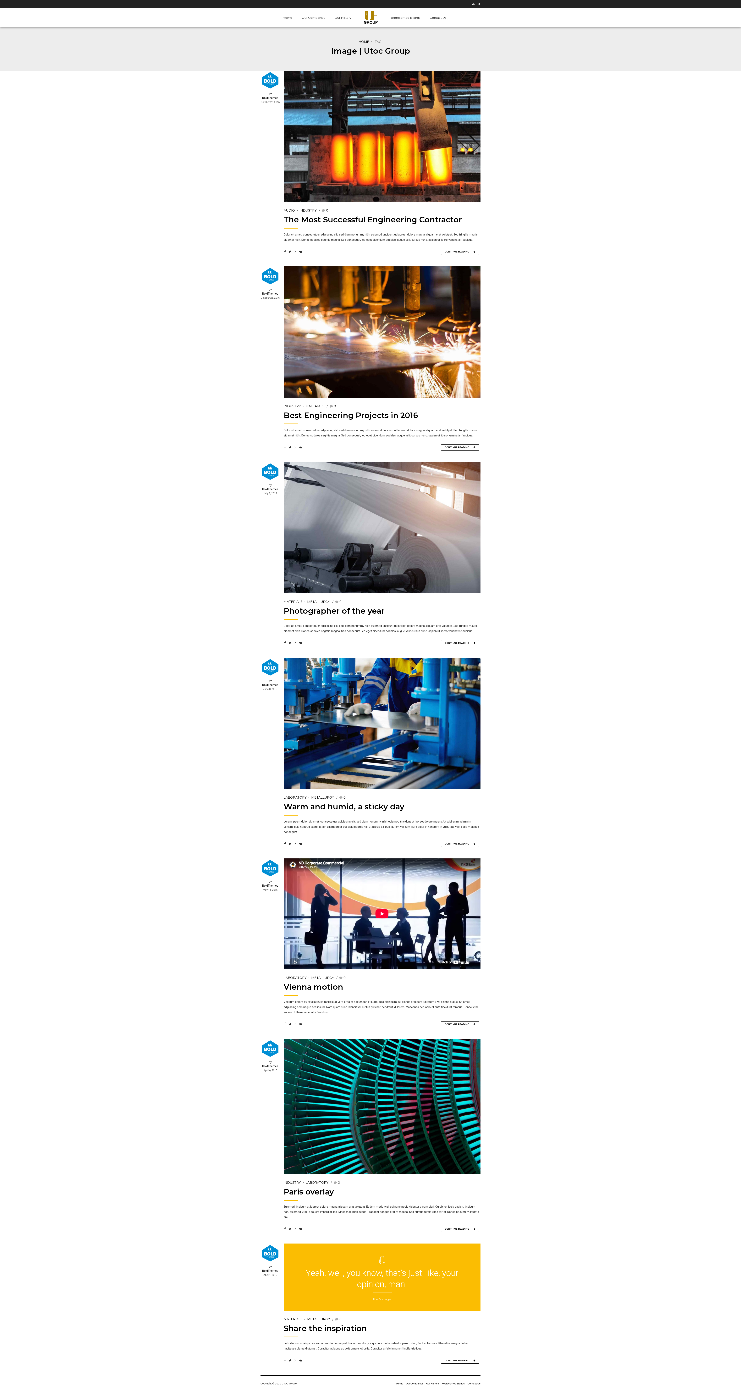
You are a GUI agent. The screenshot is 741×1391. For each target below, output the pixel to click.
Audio (289, 210)
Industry (308, 210)
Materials (314, 406)
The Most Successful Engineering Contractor (373, 219)
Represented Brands (405, 17)
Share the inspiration (325, 1328)
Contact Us (438, 17)
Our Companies (313, 17)
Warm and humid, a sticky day (344, 806)
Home (287, 17)
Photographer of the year (334, 611)
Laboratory (295, 797)
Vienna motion (313, 987)
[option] (382, 1106)
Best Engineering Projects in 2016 (351, 415)
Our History (343, 17)
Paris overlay (309, 1191)
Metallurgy (318, 602)
